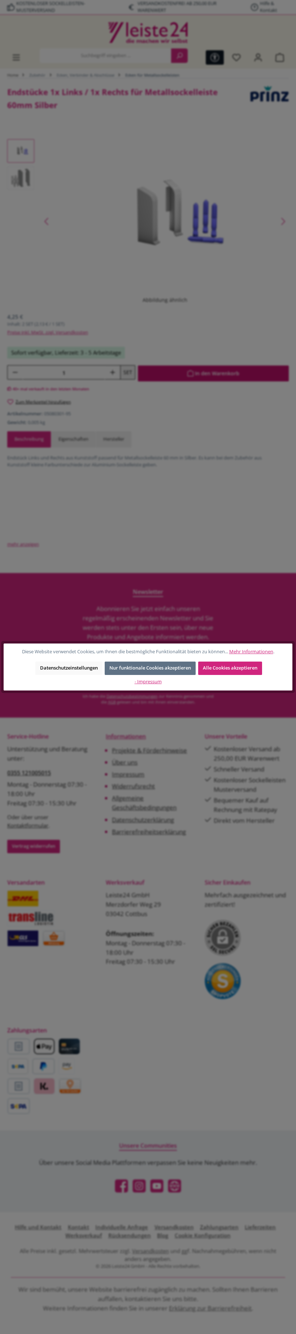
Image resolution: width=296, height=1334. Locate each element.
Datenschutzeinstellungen (69, 668)
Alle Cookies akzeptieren (230, 668)
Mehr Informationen (251, 652)
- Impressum (148, 682)
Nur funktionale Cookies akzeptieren (150, 668)
